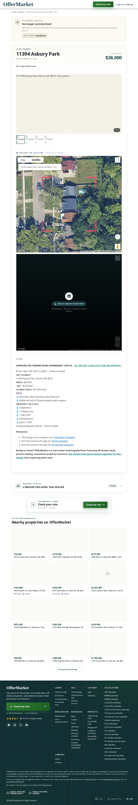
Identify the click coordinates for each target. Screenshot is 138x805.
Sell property (76, 692)
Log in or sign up (125, 4)
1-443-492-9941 (90, 779)
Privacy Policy (46, 785)
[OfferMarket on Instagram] (14, 724)
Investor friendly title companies (76, 745)
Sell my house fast (77, 696)
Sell (73, 688)
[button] (69, 302)
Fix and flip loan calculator (115, 741)
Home (14, 12)
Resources (76, 712)
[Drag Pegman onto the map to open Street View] (117, 246)
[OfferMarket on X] (20, 724)
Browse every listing (69, 669)
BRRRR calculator (111, 695)
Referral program (74, 734)
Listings (20, 12)
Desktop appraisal (112, 720)
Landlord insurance (92, 731)
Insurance (75, 739)
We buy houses (74, 702)
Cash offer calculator (113, 706)
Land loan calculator (113, 748)
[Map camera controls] (117, 237)
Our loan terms (61, 699)
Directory (91, 695)
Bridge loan (92, 727)
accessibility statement (15, 782)
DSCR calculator (111, 723)
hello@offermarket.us (112, 779)
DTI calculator (110, 730)
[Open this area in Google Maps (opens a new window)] (21, 250)
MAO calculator (111, 752)
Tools (73, 723)
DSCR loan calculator (113, 727)
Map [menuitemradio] (23, 159)
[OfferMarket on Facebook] (8, 724)
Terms (119, 251)
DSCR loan (59, 695)
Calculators (112, 688)
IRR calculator (110, 745)
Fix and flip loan (59, 703)
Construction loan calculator (116, 716)
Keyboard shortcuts (87, 251)
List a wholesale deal (61, 720)
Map (89, 692)
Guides (74, 719)
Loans (58, 688)
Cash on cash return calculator (117, 709)
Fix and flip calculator (113, 738)
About (57, 759)
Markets (74, 730)
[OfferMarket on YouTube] (26, 724)
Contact (58, 762)
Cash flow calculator (113, 702)
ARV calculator (110, 692)
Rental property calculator (115, 759)
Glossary (75, 726)
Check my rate (103, 4)
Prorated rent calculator (114, 755)
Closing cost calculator (114, 713)
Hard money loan (93, 717)
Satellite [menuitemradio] (36, 159)
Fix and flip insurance (92, 737)
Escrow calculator (112, 734)
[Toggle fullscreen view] (117, 160)
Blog (73, 716)
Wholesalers (60, 716)
